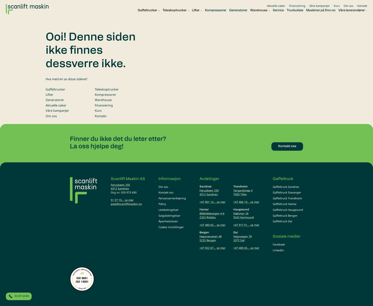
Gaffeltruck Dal (282, 221)
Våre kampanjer (319, 6)
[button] (147, 10)
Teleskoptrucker (107, 89)
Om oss (348, 6)
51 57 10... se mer (122, 200)
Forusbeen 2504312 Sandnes (120, 187)
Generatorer (55, 100)
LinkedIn (278, 250)
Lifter (49, 94)
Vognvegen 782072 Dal (242, 238)
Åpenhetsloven (168, 221)
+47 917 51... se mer (246, 225)
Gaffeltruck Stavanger (287, 192)
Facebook (279, 244)
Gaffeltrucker (55, 89)
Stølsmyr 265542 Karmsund (243, 215)
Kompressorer (105, 94)
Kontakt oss (166, 192)
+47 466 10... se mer (246, 202)
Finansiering (297, 6)
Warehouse (103, 100)
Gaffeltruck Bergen (285, 215)
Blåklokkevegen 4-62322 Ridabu (212, 215)
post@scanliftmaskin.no (126, 204)
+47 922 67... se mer (213, 248)
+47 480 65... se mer (213, 225)
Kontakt (362, 6)
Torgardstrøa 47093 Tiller (243, 192)
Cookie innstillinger (171, 227)
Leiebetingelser (169, 210)
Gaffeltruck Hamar (285, 204)
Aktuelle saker (276, 6)
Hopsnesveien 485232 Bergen (211, 238)
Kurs (337, 6)
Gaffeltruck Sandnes (286, 187)
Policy (162, 204)
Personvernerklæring (172, 198)
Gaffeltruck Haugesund (288, 210)
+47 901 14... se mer (213, 202)
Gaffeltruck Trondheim (287, 198)
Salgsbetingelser (169, 215)
